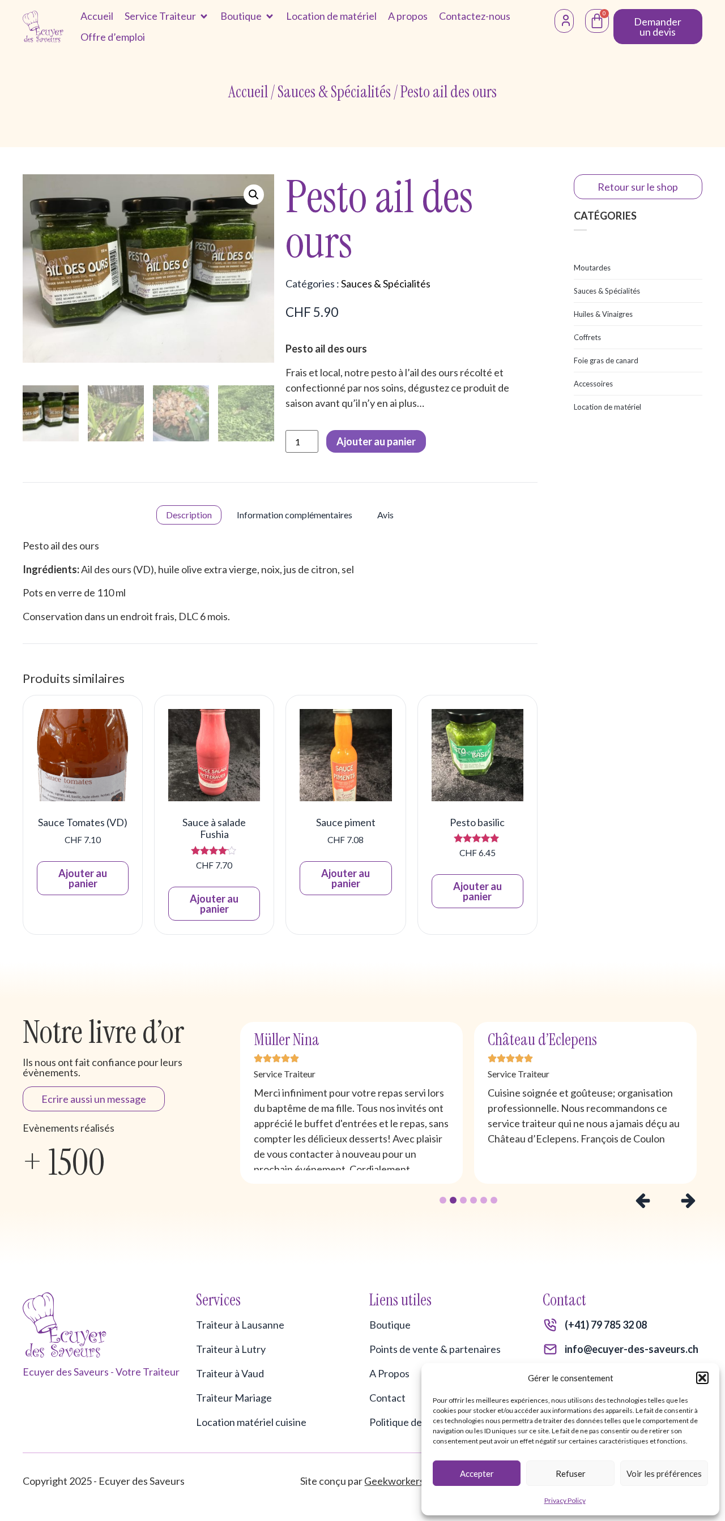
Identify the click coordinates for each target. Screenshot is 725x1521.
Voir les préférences (664, 1473)
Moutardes (592, 267)
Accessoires (593, 383)
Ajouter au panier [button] (82, 878)
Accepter (477, 1473)
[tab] (188, 515)
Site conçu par (362, 1481)
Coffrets (587, 337)
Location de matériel (607, 406)
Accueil (248, 91)
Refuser (571, 1473)
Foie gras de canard (606, 360)
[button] (702, 1377)
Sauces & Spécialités (334, 91)
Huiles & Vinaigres (603, 314)
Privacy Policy (565, 1500)
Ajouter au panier (376, 441)
